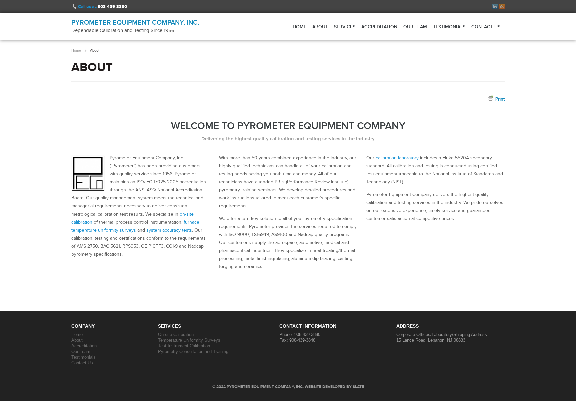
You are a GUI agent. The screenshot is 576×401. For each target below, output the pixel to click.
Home (299, 26)
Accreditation (379, 26)
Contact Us (485, 26)
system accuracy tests (169, 230)
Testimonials (449, 26)
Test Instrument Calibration (184, 345)
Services (344, 26)
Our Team (415, 26)
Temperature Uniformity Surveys (189, 340)
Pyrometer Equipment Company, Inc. (135, 22)
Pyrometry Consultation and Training (193, 351)
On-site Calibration (176, 334)
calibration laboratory (397, 157)
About (320, 26)
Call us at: (102, 6)
